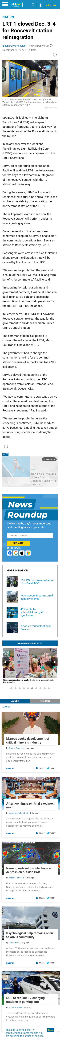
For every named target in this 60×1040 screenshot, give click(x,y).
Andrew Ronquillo (16, 748)
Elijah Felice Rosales (13, 45)
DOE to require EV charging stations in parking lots (25, 1000)
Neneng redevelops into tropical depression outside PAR (29, 870)
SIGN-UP (18, 543)
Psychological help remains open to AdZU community (29, 935)
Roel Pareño (14, 943)
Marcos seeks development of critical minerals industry (27, 740)
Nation (8, 17)
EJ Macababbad (15, 1007)
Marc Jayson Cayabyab (18, 813)
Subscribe (50, 5)
